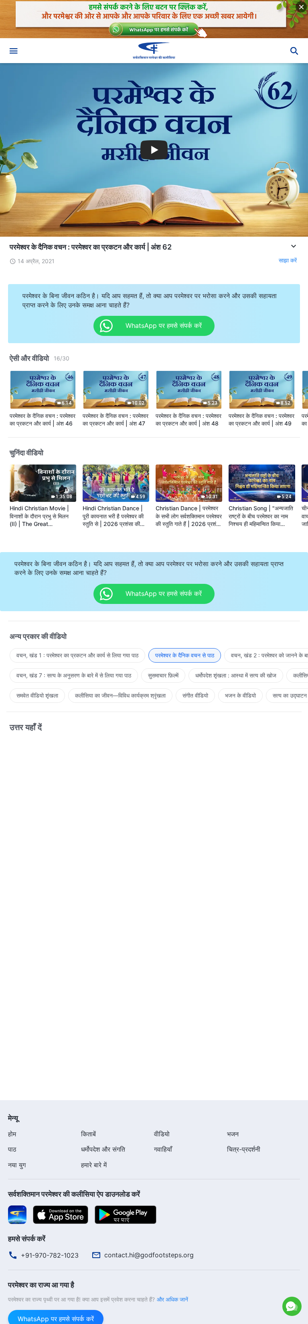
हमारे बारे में (94, 1165)
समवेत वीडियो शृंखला (37, 695)
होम (12, 1134)
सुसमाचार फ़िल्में (163, 675)
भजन (233, 1134)
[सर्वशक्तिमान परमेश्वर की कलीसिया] (154, 50)
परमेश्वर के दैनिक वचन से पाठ (184, 655)
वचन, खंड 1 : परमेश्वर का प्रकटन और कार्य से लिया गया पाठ (77, 655)
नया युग (17, 1165)
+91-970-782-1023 (50, 1255)
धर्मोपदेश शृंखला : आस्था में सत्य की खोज (235, 675)
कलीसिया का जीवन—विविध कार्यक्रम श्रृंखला (120, 695)
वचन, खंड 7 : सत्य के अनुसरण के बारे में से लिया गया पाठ (73, 675)
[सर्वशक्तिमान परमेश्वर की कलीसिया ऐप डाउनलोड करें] (17, 1214)
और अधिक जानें (172, 1299)
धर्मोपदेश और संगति (103, 1149)
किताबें (88, 1134)
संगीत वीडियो (195, 695)
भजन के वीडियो (240, 695)
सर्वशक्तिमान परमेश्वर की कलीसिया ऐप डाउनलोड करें (74, 1194)
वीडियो (162, 1134)
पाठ (12, 1149)
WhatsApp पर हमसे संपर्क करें (221, 1274)
